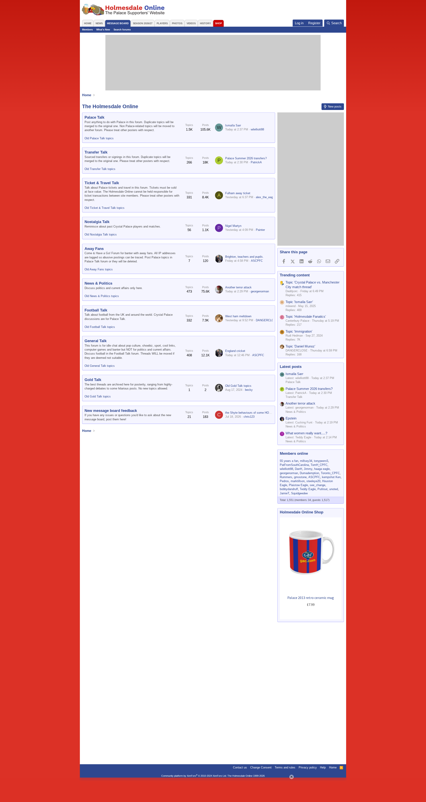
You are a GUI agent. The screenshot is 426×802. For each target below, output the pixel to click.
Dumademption (309, 473)
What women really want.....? (306, 433)
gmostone (300, 477)
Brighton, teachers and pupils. (244, 256)
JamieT (284, 493)
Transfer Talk (96, 152)
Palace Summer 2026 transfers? (246, 158)
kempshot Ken (331, 477)
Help (323, 767)
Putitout (322, 489)
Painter (260, 229)
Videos (191, 23)
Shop (218, 23)
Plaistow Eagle (298, 485)
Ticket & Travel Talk (102, 183)
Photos (177, 23)
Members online (294, 453)
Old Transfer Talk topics (100, 169)
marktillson (298, 481)
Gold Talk (93, 380)
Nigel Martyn (233, 225)
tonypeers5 (321, 461)
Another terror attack (238, 287)
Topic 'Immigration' (299, 331)
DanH (298, 469)
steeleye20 (313, 481)
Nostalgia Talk (97, 222)
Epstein (291, 418)
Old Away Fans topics (99, 269)
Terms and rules (285, 767)
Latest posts (291, 367)
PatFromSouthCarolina (294, 465)
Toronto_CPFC (330, 473)
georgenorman (260, 291)
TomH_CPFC (319, 465)
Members (87, 29)
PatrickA (256, 162)
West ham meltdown (238, 316)
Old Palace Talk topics (99, 138)
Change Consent (261, 767)
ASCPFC (257, 260)
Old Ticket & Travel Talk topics (104, 207)
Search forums (122, 29)
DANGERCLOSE (267, 320)
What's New (103, 29)
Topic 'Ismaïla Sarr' (299, 302)
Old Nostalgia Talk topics (101, 234)
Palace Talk (94, 117)
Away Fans (94, 249)
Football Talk (96, 310)
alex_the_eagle (265, 197)
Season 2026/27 (142, 23)
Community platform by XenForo (194, 775)
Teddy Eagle (308, 489)
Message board (118, 23)
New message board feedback (111, 411)
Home (87, 23)
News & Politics (98, 283)
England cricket (235, 351)
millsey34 (306, 461)
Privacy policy (308, 767)
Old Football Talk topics (100, 327)
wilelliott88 (257, 129)
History (205, 23)
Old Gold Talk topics (98, 396)
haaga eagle (322, 469)
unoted (333, 489)
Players (162, 23)
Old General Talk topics (100, 365)
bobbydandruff (289, 489)
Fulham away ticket (237, 193)
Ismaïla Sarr (233, 125)
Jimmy (308, 469)
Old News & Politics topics (102, 296)
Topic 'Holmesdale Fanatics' (306, 316)
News (99, 23)
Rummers (286, 477)
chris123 (249, 416)
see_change (317, 485)
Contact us (240, 767)
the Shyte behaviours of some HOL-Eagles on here (258, 412)
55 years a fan (289, 461)
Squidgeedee (299, 493)
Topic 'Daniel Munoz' (300, 346)
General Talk (95, 341)
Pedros (284, 481)
